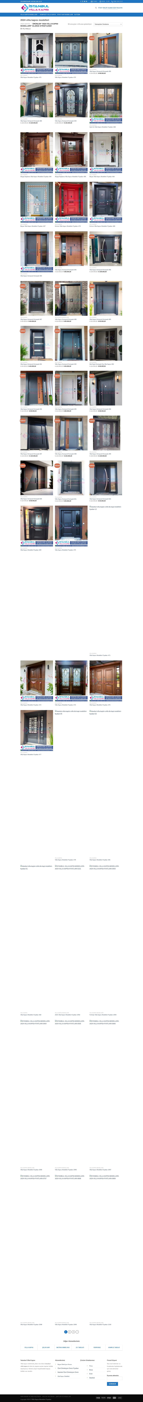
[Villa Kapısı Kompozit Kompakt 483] (36, 251)
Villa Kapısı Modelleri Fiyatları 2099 (66, 1324)
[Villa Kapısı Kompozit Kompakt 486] (105, 248)
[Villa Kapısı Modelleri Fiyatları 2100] (105, 1248)
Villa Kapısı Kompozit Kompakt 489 (100, 319)
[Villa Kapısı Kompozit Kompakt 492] (71, 343)
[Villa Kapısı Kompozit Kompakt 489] (105, 298)
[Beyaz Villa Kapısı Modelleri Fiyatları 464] (105, 152)
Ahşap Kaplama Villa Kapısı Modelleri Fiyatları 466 (70, 176)
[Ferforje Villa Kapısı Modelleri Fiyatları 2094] (105, 938)
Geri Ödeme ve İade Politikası (30, 1396)
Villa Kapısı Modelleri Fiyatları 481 (99, 860)
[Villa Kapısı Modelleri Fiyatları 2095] (36, 1093)
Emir (91, 1374)
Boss (91, 1370)
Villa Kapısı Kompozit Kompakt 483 (31, 276)
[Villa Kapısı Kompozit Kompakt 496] (105, 388)
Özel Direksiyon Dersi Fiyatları (68, 1368)
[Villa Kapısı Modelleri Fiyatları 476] (105, 680)
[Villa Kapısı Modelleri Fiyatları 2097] (105, 1093)
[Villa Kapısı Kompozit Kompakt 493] (71, 100)
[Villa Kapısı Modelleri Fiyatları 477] (36, 730)
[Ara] (96, 8)
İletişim (77, 14)
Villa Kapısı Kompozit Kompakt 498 (65, 454)
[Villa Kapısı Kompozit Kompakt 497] (36, 433)
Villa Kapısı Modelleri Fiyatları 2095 (31, 1169)
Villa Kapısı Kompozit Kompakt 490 (100, 71)
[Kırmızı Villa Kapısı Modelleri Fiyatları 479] (71, 202)
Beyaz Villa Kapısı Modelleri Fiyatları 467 (33, 226)
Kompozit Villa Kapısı (48, 14)
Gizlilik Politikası (48, 1396)
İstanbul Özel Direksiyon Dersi (68, 1372)
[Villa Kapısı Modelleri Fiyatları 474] (71, 680)
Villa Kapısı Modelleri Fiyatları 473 (65, 77)
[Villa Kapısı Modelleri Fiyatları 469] (36, 526)
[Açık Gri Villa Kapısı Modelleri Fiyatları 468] (105, 103)
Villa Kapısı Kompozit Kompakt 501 (65, 499)
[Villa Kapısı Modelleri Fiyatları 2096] (71, 1093)
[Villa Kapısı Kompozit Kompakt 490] (105, 50)
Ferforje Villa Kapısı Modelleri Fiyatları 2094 (102, 1015)
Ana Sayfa (25, 24)
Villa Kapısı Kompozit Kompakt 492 (65, 364)
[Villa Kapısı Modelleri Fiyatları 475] (36, 53)
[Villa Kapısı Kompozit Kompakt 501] (71, 478)
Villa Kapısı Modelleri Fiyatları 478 (65, 860)
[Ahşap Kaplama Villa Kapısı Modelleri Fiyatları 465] (36, 152)
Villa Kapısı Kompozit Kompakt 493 (65, 121)
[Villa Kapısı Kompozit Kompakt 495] (71, 388)
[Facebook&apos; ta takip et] (80, 1)
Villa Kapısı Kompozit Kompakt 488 (65, 319)
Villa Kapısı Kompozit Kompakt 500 (31, 499)
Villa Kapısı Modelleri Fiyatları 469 (30, 550)
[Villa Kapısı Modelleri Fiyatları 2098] (36, 1248)
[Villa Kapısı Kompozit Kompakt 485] (36, 100)
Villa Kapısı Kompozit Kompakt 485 (31, 121)
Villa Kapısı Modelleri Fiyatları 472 (30, 705)
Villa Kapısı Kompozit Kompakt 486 (100, 269)
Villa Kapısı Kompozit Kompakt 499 (100, 454)
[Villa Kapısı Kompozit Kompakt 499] (105, 433)
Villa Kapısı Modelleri (28, 14)
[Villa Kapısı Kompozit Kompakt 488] (71, 298)
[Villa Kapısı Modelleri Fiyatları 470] (71, 526)
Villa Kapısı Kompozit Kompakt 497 (31, 454)
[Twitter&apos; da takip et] (84, 1)
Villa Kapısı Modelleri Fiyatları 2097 (100, 1169)
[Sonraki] (77, 1332)
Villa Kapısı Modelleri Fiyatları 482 (30, 1015)
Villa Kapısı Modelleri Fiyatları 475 (30, 77)
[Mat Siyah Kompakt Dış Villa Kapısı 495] (105, 343)
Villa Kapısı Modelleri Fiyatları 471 (99, 655)
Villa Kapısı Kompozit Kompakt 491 (31, 364)
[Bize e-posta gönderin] (86, 1)
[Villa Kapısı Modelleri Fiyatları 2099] (71, 1248)
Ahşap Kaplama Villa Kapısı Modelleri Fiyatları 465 (35, 176)
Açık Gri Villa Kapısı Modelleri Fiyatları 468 (102, 127)
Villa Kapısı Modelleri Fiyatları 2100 (100, 1324)
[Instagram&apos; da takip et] (82, 1)
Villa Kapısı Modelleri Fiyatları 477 (30, 754)
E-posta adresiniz (113, 1375)
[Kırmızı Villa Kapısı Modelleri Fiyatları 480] (105, 202)
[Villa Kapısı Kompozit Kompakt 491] (36, 343)
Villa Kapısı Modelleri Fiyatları (41, 1399)
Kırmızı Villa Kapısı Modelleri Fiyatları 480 (102, 226)
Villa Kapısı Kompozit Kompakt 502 (100, 499)
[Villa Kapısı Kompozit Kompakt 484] (71, 248)
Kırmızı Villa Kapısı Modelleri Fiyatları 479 (68, 226)
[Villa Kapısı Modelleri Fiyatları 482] (36, 938)
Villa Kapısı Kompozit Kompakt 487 (31, 319)
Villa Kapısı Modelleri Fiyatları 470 (65, 550)
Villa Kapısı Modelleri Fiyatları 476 (99, 705)
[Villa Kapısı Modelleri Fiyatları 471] (105, 579)
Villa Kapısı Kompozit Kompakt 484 (65, 269)
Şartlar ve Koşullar (63, 1396)
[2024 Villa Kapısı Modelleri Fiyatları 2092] (71, 938)
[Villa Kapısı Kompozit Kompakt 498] (71, 433)
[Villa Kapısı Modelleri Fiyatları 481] (105, 783)
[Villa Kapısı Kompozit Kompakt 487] (36, 298)
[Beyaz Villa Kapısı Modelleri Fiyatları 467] (36, 202)
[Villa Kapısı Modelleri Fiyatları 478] (71, 783)
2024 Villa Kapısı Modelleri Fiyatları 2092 (67, 1015)
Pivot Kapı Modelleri (65, 14)
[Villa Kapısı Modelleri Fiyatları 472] (36, 680)
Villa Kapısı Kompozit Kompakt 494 (31, 409)
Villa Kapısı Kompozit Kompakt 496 (100, 409)
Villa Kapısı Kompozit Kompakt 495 (65, 409)
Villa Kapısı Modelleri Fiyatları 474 (65, 705)
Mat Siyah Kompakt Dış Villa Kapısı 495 (101, 364)
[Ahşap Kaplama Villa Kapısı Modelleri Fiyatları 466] (71, 152)
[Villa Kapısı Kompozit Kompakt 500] (36, 478)
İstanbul (92, 1378)
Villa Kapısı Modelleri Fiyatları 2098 (31, 1324)
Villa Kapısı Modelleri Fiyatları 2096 (66, 1169)
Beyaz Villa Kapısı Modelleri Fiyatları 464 (102, 176)
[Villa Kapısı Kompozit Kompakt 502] (105, 478)
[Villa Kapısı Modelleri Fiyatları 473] (71, 53)
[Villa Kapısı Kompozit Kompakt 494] (36, 388)
